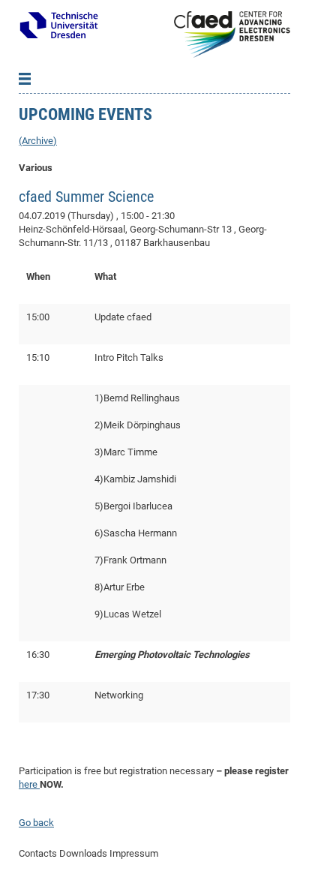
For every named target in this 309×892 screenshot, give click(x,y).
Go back (36, 822)
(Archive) (38, 140)
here (29, 784)
